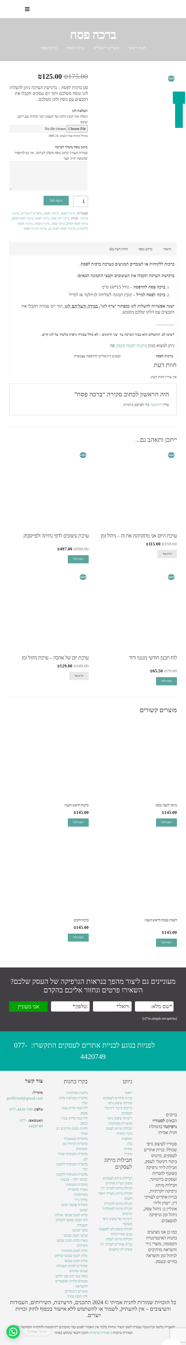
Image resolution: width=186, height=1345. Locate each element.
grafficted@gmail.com (25, 1098)
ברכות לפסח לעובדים (62, 228)
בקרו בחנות (124, 1133)
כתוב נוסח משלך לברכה (71, 147)
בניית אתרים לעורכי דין (116, 1244)
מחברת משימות (77, 1184)
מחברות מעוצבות (76, 1139)
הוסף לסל (56, 200)
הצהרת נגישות (123, 1333)
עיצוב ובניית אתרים (118, 1183)
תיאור (167, 249)
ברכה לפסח (75, 48)
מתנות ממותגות (77, 1093)
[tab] (167, 249)
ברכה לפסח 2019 (77, 223)
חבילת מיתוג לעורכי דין (116, 1188)
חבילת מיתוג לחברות (118, 1204)
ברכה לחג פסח (60, 218)
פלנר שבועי (80, 1230)
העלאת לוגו (80, 111)
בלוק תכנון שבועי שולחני (71, 1215)
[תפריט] (27, 9)
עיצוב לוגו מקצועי (120, 1249)
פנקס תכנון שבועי (76, 1235)
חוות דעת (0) (119, 249)
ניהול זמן (168, 1255)
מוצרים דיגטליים (106, 48)
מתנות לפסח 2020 (131, 345)
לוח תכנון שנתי (77, 1296)
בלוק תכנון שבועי (76, 1261)
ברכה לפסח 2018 (22, 218)
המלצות (127, 1139)
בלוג (129, 1144)
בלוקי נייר (81, 1200)
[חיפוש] (17, 9)
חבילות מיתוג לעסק (119, 1128)
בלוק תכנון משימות (75, 1251)
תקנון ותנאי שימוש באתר (71, 1333)
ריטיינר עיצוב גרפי (120, 1118)
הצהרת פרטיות (100, 1333)
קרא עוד (167, 553)
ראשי (128, 1093)
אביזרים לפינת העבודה (72, 1266)
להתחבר (156, 405)
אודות (128, 1149)
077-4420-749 (21, 1109)
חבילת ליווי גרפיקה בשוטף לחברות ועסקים (161, 1173)
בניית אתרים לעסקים (117, 1098)
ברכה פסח (58, 223)
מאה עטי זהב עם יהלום (72, 1276)
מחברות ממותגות (120, 1123)
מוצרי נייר (153, 1243)
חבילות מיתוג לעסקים (117, 1178)
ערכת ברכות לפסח (35, 228)
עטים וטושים (78, 1271)
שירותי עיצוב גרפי (120, 1103)
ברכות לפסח (51, 213)
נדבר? (128, 1154)
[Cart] (8, 9)
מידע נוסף (145, 249)
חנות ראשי (137, 48)
